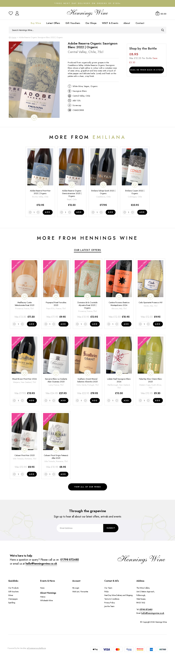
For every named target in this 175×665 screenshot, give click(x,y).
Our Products (13, 588)
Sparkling (11, 602)
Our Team (108, 588)
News (42, 588)
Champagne (13, 599)
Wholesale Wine (46, 600)
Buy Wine (36, 23)
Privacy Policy (109, 602)
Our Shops (91, 23)
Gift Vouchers (72, 23)
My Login (75, 588)
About (127, 23)
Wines (10, 595)
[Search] (162, 30)
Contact (140, 23)
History (42, 596)
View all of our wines (87, 487)
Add (47, 212)
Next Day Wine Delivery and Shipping (118, 595)
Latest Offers (53, 23)
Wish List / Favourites (80, 591)
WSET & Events (110, 23)
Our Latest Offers (87, 250)
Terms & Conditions (111, 599)
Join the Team (109, 606)
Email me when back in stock (146, 70)
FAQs (106, 591)
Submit (111, 528)
